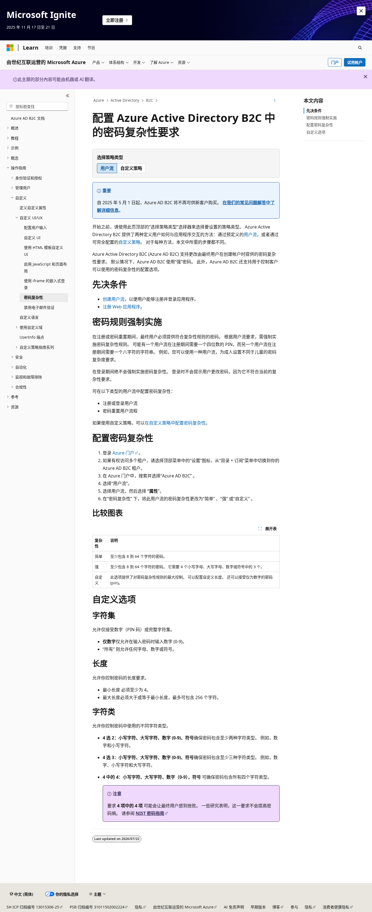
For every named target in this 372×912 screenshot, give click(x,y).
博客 (276, 907)
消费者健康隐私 (336, 907)
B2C (149, 100)
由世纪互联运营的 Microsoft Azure (183, 907)
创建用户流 (113, 299)
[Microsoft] (10, 47)
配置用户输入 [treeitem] (35, 227)
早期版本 (258, 907)
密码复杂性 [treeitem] (33, 297)
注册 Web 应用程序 (121, 307)
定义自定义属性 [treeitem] (33, 207)
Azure (98, 100)
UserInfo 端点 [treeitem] (32, 337)
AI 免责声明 (234, 907)
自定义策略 (129, 242)
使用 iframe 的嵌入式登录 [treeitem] (44, 284)
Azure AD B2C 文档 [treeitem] (28, 118)
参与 (294, 907)
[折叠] (67, 95)
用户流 (250, 234)
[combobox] (37, 106)
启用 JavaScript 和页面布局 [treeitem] (45, 267)
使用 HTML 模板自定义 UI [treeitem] (43, 251)
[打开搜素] (360, 48)
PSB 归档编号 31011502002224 (97, 907)
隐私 (138, 907)
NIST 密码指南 (150, 813)
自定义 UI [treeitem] (32, 237)
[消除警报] (361, 11)
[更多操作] (275, 100)
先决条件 (314, 110)
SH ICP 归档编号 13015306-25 (33, 907)
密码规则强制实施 (321, 117)
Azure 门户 (123, 453)
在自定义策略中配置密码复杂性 (175, 423)
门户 (335, 62)
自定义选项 (315, 132)
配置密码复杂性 (319, 124)
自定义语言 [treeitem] (29, 317)
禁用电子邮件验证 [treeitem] (39, 307)
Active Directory (125, 100)
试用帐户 (354, 62)
